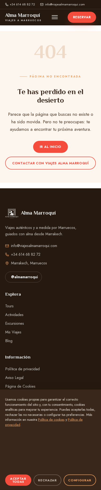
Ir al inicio (50, 146)
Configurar (79, 480)
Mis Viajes (13, 332)
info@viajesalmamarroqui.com (65, 4)
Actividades (14, 314)
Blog (8, 340)
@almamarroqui (24, 277)
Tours (9, 306)
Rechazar (47, 480)
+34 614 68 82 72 (22, 4)
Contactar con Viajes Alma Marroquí (50, 163)
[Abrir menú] (55, 17)
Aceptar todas (18, 480)
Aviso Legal (14, 377)
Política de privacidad (22, 369)
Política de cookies (51, 419)
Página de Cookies (20, 386)
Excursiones (14, 323)
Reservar (82, 17)
